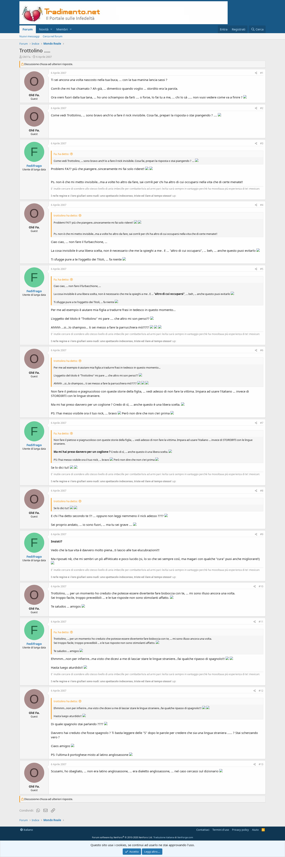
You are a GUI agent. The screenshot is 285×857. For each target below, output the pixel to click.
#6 (261, 350)
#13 (261, 764)
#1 (261, 73)
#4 (261, 205)
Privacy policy (240, 830)
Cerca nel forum (52, 36)
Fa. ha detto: (61, 154)
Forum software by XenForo (122, 837)
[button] (51, 29)
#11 (261, 621)
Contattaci (202, 830)
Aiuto (255, 830)
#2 (261, 108)
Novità (43, 29)
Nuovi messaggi (29, 36)
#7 (261, 423)
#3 (261, 143)
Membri (62, 29)
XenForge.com (185, 837)
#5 (261, 269)
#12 (261, 690)
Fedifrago (34, 166)
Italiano (28, 830)
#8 (261, 490)
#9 (261, 534)
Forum (28, 29)
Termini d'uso (220, 830)
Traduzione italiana (163, 837)
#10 (261, 586)
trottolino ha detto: (66, 215)
